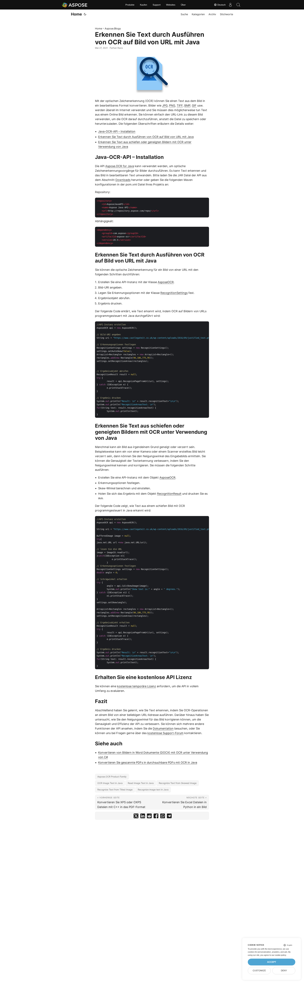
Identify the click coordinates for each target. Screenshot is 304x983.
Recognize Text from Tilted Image (115, 789)
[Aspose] (75, 5)
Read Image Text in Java (141, 783)
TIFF (180, 105)
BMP (187, 105)
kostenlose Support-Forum (165, 733)
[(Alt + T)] (85, 14)
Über (183, 4)
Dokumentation (163, 728)
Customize (259, 970)
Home (76, 14)
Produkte (129, 4)
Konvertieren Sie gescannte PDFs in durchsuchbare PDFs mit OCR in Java (147, 762)
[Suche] (238, 4)
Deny (284, 970)
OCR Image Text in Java (110, 783)
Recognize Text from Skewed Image (177, 783)
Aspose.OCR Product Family (112, 776)
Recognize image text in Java (153, 789)
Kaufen (143, 4)
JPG (165, 105)
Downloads (122, 180)
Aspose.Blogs (113, 28)
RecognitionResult (169, 493)
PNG (172, 105)
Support (157, 4)
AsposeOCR (166, 282)
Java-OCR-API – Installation (116, 131)
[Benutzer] (230, 4)
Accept (271, 962)
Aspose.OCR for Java (119, 166)
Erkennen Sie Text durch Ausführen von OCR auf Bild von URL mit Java (146, 136)
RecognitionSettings (174, 292)
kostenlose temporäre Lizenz (136, 686)
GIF (194, 105)
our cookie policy (279, 955)
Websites (170, 4)
